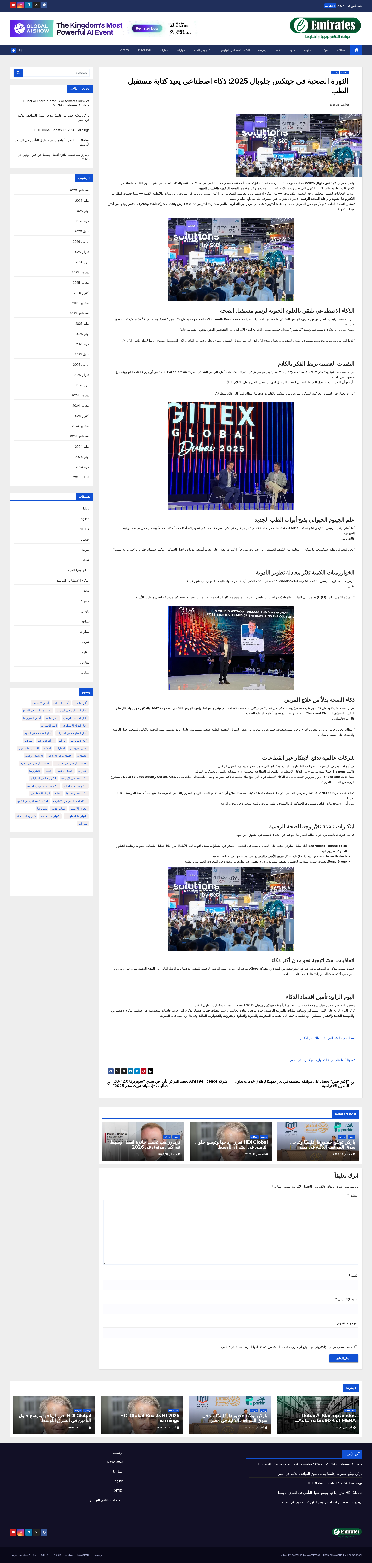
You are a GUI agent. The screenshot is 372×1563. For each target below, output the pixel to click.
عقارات (164, 50)
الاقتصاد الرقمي (34, 755)
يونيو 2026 (82, 211)
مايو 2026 (82, 221)
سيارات (181, 50)
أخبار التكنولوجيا (32, 718)
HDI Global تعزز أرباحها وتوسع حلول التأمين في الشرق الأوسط (231, 1144)
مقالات (85, 673)
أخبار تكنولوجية (78, 740)
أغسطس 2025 (79, 313)
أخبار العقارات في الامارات (72, 733)
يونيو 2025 (82, 334)
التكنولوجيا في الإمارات (74, 778)
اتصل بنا (118, 1471)
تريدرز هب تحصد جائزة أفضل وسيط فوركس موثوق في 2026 (145, 1144)
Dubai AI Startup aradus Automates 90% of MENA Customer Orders (327, 1420)
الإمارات (60, 748)
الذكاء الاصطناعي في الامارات (70, 801)
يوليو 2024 (82, 446)
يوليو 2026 (82, 200)
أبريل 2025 (82, 354)
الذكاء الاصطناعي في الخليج (33, 801)
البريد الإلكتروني (346, 1299)
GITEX (124, 50)
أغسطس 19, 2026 (342, 1427)
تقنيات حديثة (59, 808)
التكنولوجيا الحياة (203, 50)
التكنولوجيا (35, 770)
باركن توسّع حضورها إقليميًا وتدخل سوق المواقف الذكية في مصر (322, 1144)
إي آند (62, 740)
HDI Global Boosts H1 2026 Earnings (62, 130)
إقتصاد (277, 50)
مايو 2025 (82, 344)
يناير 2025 (82, 385)
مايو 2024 (82, 467)
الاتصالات (82, 755)
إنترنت (262, 50)
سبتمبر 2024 (80, 426)
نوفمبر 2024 (80, 405)
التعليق (352, 1195)
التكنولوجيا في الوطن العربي (43, 785)
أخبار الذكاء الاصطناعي (74, 725)
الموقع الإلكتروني (347, 1323)
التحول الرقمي (65, 770)
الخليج (58, 793)
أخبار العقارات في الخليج (38, 733)
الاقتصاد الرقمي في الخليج (35, 763)
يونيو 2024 (82, 457)
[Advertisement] (52, 867)
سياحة (85, 621)
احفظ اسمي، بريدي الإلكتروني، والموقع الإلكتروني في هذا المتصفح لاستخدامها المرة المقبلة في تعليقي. (286, 1347)
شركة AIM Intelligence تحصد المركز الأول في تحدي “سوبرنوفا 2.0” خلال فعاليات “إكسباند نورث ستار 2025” (170, 1083)
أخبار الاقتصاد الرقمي (75, 718)
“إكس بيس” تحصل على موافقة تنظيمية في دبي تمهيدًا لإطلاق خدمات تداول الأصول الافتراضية (292, 1083)
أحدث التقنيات (61, 703)
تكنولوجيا (42, 808)
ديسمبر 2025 (80, 272)
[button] (20, 50)
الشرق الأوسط (78, 808)
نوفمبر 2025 (81, 282)
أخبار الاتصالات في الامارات (71, 710)
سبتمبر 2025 (80, 303)
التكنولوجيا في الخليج (75, 785)
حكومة (307, 50)
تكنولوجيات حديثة (26, 816)
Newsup (337, 1554)
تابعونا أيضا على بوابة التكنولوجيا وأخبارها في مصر (322, 1060)
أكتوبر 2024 (81, 416)
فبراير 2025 (81, 375)
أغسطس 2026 (79, 190)
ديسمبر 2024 (80, 395)
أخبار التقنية (52, 718)
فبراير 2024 (81, 477)
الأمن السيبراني (78, 748)
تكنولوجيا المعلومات (76, 816)
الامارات (82, 770)
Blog (86, 509)
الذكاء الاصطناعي (40, 793)
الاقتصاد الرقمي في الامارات (71, 763)
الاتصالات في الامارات (59, 755)
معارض (85, 662)
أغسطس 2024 (79, 436)
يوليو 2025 (82, 323)
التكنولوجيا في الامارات (44, 778)
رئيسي (335, 72)
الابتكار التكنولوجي (28, 748)
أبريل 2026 (82, 231)
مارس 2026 (81, 241)
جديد (292, 50)
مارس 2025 (81, 364)
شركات (324, 50)
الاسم (353, 1275)
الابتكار (47, 748)
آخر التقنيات (80, 703)
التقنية (48, 770)
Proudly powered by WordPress (301, 1554)
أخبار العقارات (49, 725)
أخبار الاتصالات (40, 703)
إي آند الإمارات (46, 740)
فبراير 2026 (81, 252)
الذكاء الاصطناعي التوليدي (235, 50)
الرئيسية (118, 1453)
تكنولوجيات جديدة (50, 816)
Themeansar (354, 1554)
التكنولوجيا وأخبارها (76, 793)
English (144, 50)
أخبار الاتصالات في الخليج (37, 710)
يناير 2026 (82, 262)
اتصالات (341, 50)
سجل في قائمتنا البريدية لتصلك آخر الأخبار (327, 1038)
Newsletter (115, 1462)
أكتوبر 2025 (81, 293)
